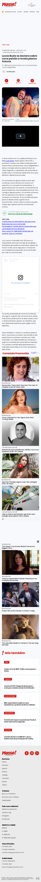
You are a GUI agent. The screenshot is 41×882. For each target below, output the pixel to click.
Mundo (4, 782)
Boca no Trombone (8, 794)
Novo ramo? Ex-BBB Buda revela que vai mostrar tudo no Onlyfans (17, 232)
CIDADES (25, 12)
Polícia (4, 762)
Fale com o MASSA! (10, 806)
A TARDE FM (6, 834)
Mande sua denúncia (9, 809)
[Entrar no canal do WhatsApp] (4, 213)
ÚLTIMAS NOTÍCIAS (10, 12)
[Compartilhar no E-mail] (34, 87)
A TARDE (5, 831)
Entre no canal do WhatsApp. (20, 214)
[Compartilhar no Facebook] (29, 87)
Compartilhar (32, 83)
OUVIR (6, 83)
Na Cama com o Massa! (10, 797)
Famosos (5, 765)
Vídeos (4, 785)
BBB (8, 45)
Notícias (6, 759)
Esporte (4, 768)
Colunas (5, 791)
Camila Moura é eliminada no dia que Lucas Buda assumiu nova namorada (18, 222)
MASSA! (4, 828)
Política (4, 772)
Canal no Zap (6, 812)
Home (4, 45)
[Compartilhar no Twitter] (32, 87)
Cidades (5, 775)
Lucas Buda (9, 161)
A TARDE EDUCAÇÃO (9, 838)
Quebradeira (6, 800)
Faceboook (6, 819)
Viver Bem (5, 778)
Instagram (5, 816)
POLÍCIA (19, 12)
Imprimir (18, 82)
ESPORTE (32, 12)
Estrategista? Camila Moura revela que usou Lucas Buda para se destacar (19, 227)
